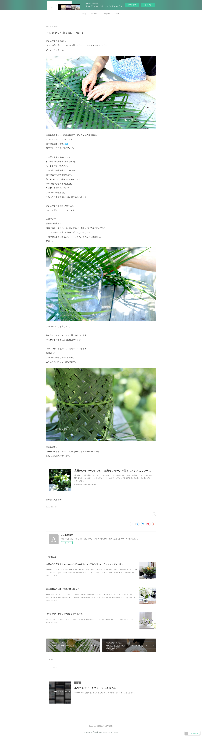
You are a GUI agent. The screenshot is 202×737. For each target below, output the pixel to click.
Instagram (106, 13)
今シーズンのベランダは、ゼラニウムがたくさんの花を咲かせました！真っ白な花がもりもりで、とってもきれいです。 (90, 619)
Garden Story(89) (51, 507)
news (118, 13)
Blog (84, 13)
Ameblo (94, 13)
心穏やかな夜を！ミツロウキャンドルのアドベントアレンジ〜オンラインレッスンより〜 (84, 564)
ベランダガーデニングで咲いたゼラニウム (64, 614)
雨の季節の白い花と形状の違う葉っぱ (62, 589)
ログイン (148, 5)
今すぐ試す (131, 4)
